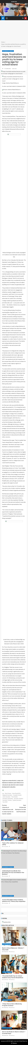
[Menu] (6, 18)
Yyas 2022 (5, 802)
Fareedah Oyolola (17, 795)
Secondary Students (18, 798)
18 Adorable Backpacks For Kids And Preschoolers (20, 808)
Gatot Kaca (12, 951)
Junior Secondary (6, 796)
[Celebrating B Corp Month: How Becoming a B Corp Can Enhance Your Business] (14, 859)
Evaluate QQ (8, 129)
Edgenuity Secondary (7, 795)
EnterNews (23, 1041)
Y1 (11, 266)
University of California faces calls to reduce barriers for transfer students (8, 809)
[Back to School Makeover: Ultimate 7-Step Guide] (14, 936)
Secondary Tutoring (7, 800)
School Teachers (7, 944)
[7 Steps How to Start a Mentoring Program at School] (14, 992)
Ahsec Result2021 (16, 793)
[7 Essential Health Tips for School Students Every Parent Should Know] (14, 964)
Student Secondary (17, 800)
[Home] (3, 18)
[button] (6, 18)
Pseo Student (15, 796)
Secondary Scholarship (8, 798)
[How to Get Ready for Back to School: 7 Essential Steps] (14, 1020)
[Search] (23, 18)
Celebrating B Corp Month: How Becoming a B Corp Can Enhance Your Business (13, 872)
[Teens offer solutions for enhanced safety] (14, 831)
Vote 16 (17, 418)
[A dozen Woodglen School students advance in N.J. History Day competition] (14, 888)
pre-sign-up (18, 355)
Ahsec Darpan (8, 793)
